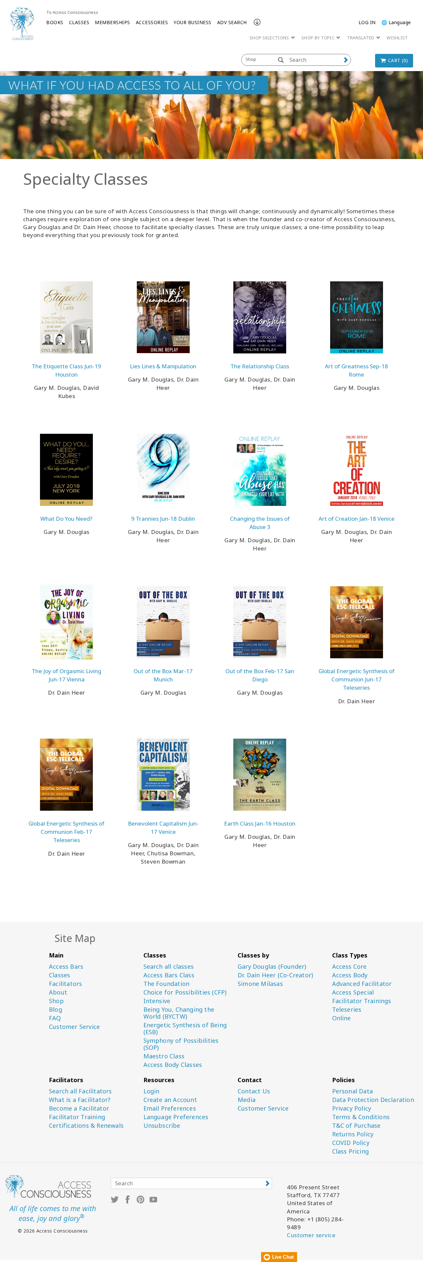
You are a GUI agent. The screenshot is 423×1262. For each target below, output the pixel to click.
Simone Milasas (260, 983)
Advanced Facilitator (362, 983)
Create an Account (170, 1099)
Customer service (311, 1235)
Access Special (353, 992)
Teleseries (347, 1009)
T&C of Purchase (356, 1125)
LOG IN (367, 22)
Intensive (157, 1000)
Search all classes (168, 966)
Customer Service (74, 1026)
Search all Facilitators (80, 1091)
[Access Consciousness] (22, 23)
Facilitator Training (77, 1117)
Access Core (349, 966)
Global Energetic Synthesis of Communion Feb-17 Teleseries (66, 832)
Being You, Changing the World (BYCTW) (178, 1013)
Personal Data (352, 1091)
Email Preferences (169, 1108)
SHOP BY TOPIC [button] (318, 38)
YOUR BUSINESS (192, 22)
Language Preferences (176, 1117)
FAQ (55, 1018)
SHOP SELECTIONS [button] (270, 38)
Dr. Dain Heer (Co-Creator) (275, 975)
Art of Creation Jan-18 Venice (357, 518)
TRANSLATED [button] (361, 38)
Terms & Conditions (361, 1117)
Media (246, 1099)
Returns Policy (353, 1134)
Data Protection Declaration (373, 1099)
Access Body (350, 975)
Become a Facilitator (79, 1108)
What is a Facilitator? (79, 1099)
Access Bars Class (168, 975)
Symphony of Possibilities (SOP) (181, 1044)
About (58, 992)
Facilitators (65, 983)
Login (151, 1091)
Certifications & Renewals (86, 1125)
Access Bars (66, 966)
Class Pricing (350, 1151)
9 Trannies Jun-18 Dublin (163, 518)
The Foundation (166, 983)
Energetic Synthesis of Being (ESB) (185, 1029)
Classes (59, 975)
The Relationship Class (259, 366)
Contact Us (254, 1091)
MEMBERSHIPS (112, 22)
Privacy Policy (351, 1108)
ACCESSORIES (152, 22)
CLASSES (79, 22)
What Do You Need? (66, 518)
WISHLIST (397, 38)
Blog (55, 1009)
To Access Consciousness (72, 12)
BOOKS (54, 22)
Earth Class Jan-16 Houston (259, 823)
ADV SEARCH (232, 22)
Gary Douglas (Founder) (272, 966)
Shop (56, 1000)
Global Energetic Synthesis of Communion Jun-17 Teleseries (357, 679)
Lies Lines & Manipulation (163, 366)
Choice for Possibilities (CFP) (185, 992)
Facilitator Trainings (361, 1000)
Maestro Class (164, 1056)
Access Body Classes (172, 1064)
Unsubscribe (161, 1125)
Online (341, 1018)
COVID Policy (350, 1142)
